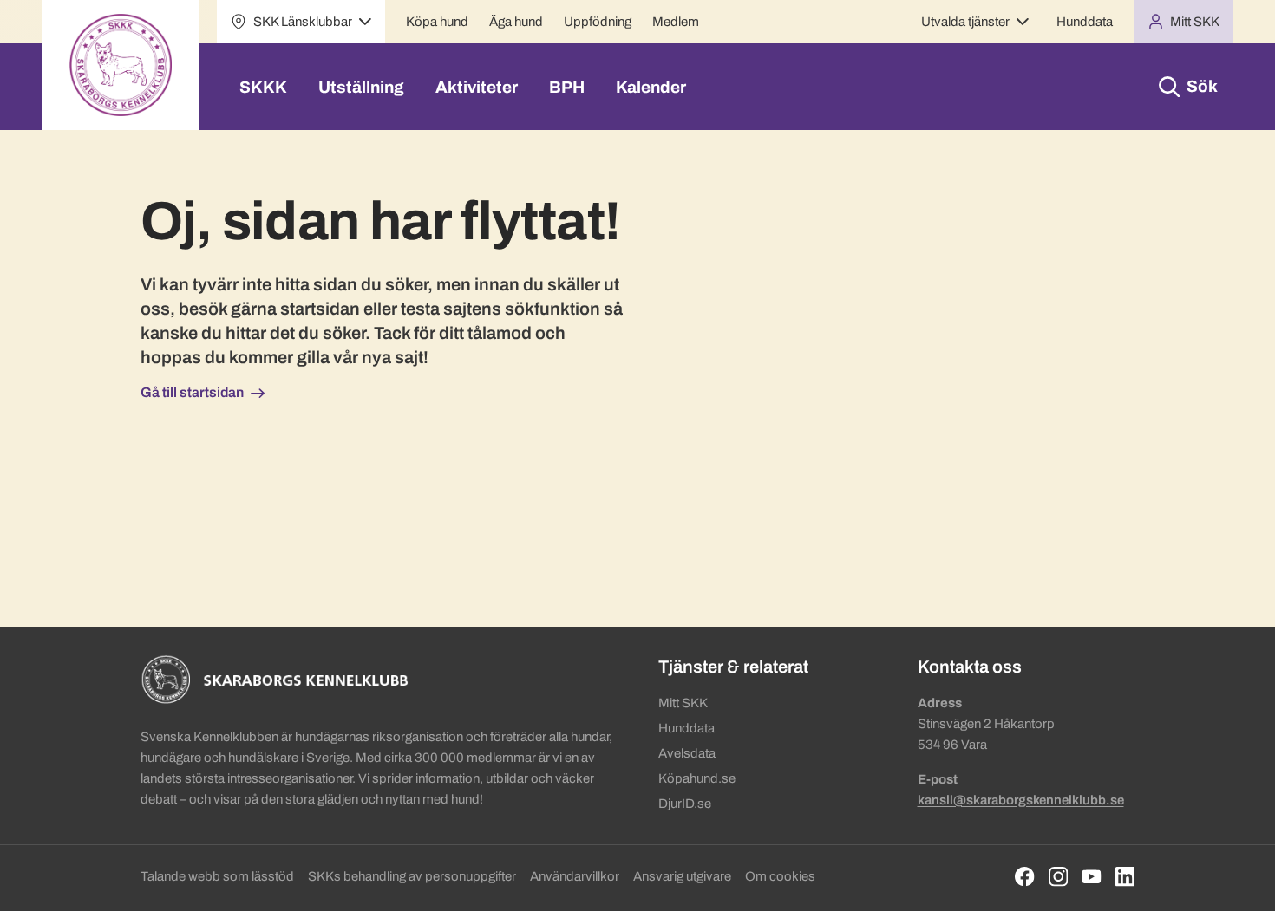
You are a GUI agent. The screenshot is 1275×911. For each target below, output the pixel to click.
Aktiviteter (476, 87)
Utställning (361, 87)
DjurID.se (684, 803)
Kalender (651, 87)
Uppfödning (597, 22)
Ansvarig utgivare (682, 876)
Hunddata (1084, 22)
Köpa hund (437, 22)
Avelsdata (687, 753)
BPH (567, 87)
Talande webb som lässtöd (217, 876)
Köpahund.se (697, 778)
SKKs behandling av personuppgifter (412, 876)
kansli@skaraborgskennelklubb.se (1021, 800)
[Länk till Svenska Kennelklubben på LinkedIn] (1125, 876)
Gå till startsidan (192, 392)
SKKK (263, 87)
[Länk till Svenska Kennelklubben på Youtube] (1091, 876)
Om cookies (780, 876)
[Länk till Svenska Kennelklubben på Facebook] (1025, 876)
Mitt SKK (683, 703)
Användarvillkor (574, 876)
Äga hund (516, 22)
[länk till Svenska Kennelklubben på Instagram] (1059, 876)
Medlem (675, 22)
